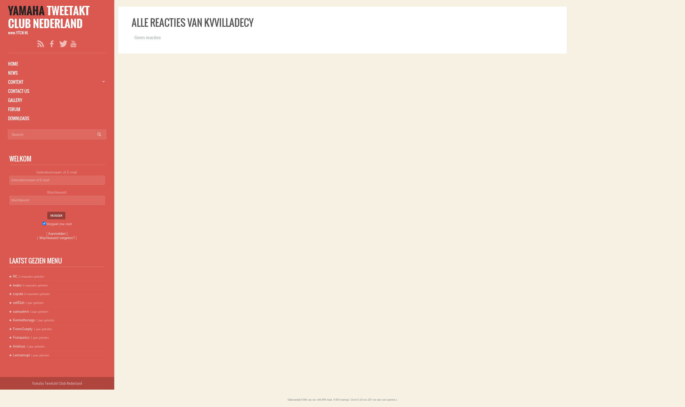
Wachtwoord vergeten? (57, 238)
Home (13, 64)
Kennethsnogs (24, 320)
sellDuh (18, 303)
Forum (14, 109)
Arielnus (19, 346)
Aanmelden (57, 234)
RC (15, 276)
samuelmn (21, 312)
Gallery (15, 100)
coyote (18, 294)
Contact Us (18, 91)
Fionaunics (21, 338)
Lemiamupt (21, 355)
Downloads (18, 118)
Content (15, 82)
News (13, 73)
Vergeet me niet (59, 224)
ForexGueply (23, 329)
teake (17, 285)
